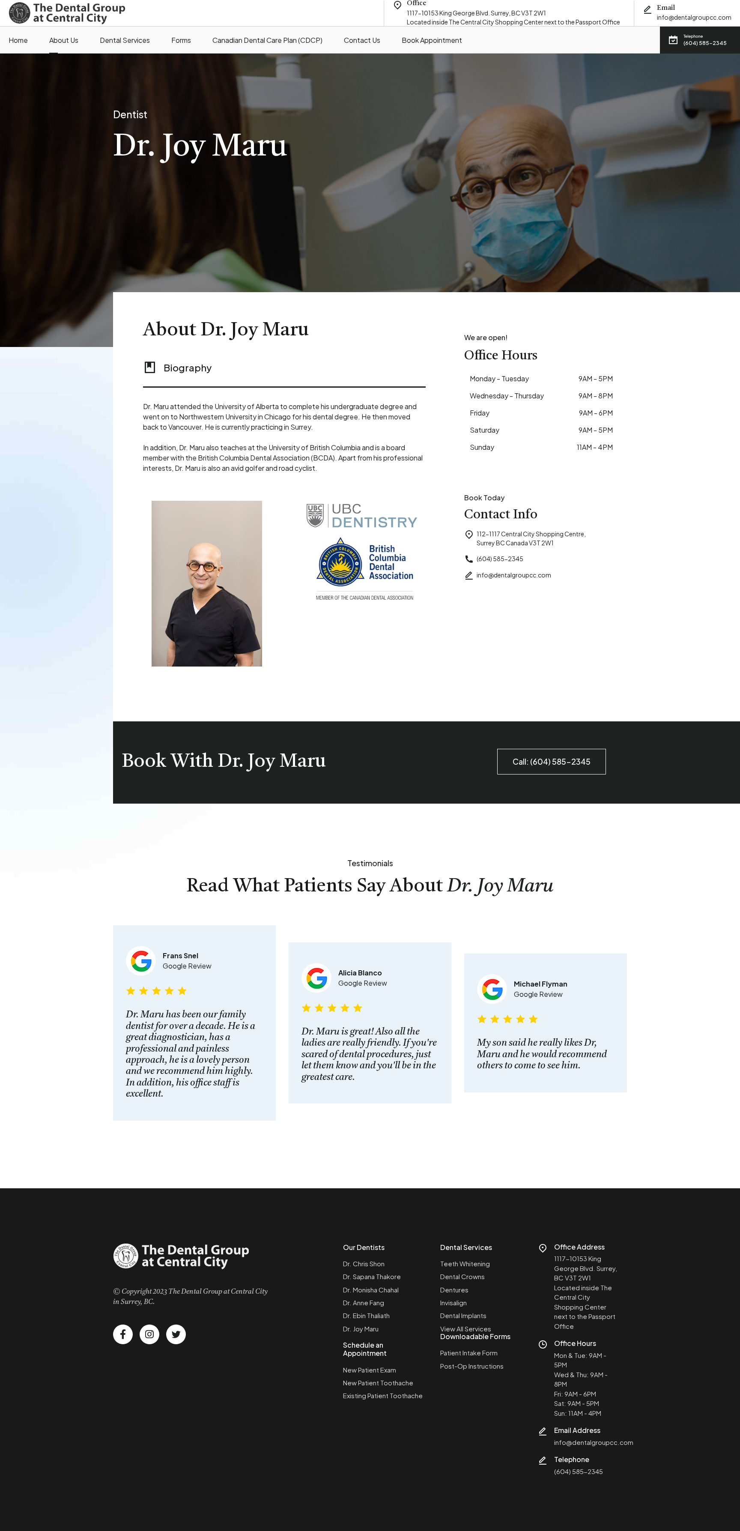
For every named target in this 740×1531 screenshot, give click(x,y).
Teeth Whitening (465, 1263)
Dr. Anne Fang (363, 1302)
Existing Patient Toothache (383, 1395)
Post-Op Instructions (472, 1366)
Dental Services (125, 40)
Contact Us (362, 40)
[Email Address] (542, 1431)
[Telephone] (542, 1460)
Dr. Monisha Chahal (371, 1290)
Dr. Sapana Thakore (372, 1276)
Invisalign (453, 1302)
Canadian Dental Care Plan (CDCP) (267, 40)
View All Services (465, 1329)
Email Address (577, 1430)
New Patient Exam (369, 1370)
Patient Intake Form (469, 1353)
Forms (181, 40)
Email (666, 8)
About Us (63, 40)
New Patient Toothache (378, 1382)
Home (18, 40)
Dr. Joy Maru (361, 1329)
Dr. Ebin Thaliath (366, 1315)
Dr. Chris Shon (364, 1263)
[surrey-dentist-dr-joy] (207, 584)
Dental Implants (463, 1315)
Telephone (571, 1459)
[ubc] (362, 515)
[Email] (647, 9)
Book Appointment (432, 40)
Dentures (454, 1290)
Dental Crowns (462, 1276)
